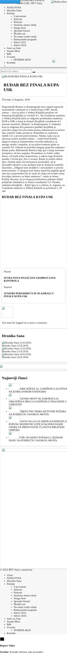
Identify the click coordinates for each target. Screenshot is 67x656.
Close (10, 575)
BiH (9, 54)
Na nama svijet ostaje (25, 36)
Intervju (18, 19)
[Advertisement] (33, 234)
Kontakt (11, 62)
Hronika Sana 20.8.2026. (15, 357)
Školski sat (19, 33)
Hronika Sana (14, 10)
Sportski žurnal (22, 30)
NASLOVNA (14, 7)
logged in (21, 322)
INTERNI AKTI (22, 59)
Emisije (11, 13)
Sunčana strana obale (25, 25)
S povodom (20, 16)
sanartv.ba (26, 569)
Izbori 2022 (20, 42)
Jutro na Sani (14, 48)
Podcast (18, 22)
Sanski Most (13, 51)
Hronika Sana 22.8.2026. (15, 345)
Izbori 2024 (20, 45)
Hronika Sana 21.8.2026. (15, 351)
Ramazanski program (25, 39)
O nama (11, 56)
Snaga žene (20, 27)
